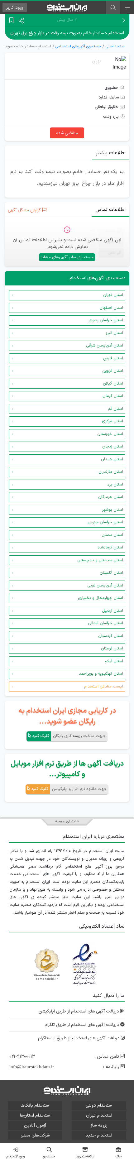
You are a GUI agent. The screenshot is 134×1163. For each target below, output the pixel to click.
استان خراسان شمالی (105, 623)
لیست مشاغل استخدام (103, 686)
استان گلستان (111, 573)
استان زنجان (112, 446)
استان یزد (115, 484)
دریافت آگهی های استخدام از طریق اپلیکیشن (79, 1011)
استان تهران (113, 295)
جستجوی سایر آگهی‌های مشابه (67, 257)
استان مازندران (110, 472)
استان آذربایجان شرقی (104, 345)
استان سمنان (112, 535)
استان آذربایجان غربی (105, 585)
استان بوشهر (112, 510)
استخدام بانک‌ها (35, 1105)
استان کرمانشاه (110, 547)
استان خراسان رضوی (106, 320)
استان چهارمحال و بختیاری (100, 598)
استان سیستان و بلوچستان (100, 560)
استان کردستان (110, 636)
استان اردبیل (112, 611)
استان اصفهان (111, 308)
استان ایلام (114, 661)
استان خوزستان (110, 434)
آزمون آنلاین (35, 1125)
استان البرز (114, 333)
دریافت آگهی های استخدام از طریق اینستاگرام (79, 1038)
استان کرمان (113, 396)
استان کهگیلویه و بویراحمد (101, 674)
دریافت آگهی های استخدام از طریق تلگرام (82, 1025)
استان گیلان (113, 383)
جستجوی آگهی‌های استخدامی (78, 46)
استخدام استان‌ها (35, 1115)
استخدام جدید (99, 1135)
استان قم (115, 409)
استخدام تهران (99, 1115)
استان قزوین (112, 371)
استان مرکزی (112, 421)
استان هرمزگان (110, 497)
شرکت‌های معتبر (35, 1135)
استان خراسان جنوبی (105, 522)
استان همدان (112, 459)
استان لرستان (112, 648)
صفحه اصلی (115, 46)
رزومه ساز (99, 1125)
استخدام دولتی (99, 1105)
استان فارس (113, 358)
